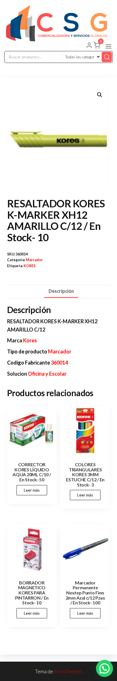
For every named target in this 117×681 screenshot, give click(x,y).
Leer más (32, 490)
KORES (29, 266)
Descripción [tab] (61, 291)
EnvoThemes (68, 671)
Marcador (34, 260)
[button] (108, 46)
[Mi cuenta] (89, 45)
